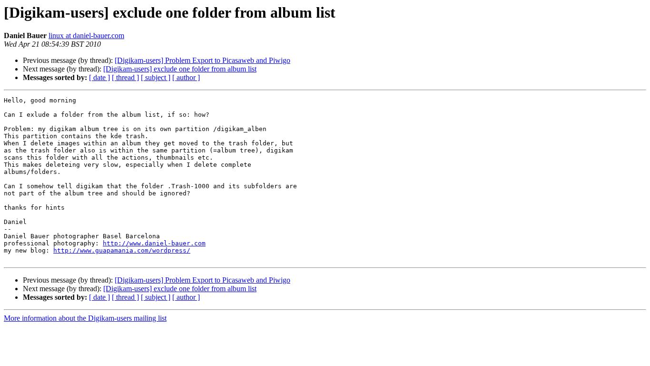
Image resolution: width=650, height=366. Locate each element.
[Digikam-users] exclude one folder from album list (179, 69)
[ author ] (186, 77)
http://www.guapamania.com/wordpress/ (121, 250)
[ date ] (99, 77)
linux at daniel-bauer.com (86, 35)
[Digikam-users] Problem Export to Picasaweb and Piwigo (202, 60)
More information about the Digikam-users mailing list (85, 318)
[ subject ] (155, 77)
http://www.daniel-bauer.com (154, 243)
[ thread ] (125, 77)
